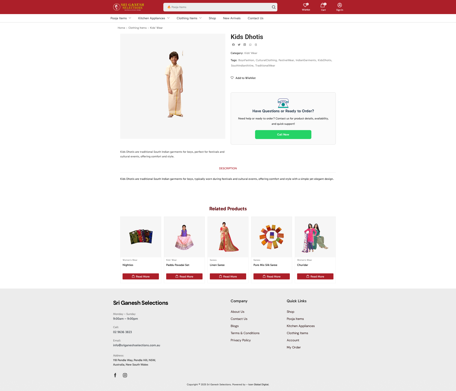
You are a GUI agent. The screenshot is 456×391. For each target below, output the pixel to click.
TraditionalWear (265, 65)
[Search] (273, 7)
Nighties (128, 265)
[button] (306, 7)
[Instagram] (125, 375)
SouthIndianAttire (242, 65)
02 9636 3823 (122, 332)
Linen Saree (217, 265)
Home (121, 28)
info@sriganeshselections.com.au (136, 345)
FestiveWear (286, 60)
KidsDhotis (324, 60)
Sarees (213, 260)
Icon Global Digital (258, 384)
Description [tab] (228, 168)
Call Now (283, 134)
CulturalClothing (266, 60)
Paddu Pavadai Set (177, 265)
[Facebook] (115, 375)
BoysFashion (246, 60)
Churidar (302, 265)
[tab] (228, 168)
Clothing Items (137, 28)
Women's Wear (130, 260)
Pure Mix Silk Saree (265, 265)
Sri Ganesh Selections (219, 384)
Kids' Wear (156, 28)
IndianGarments (306, 60)
